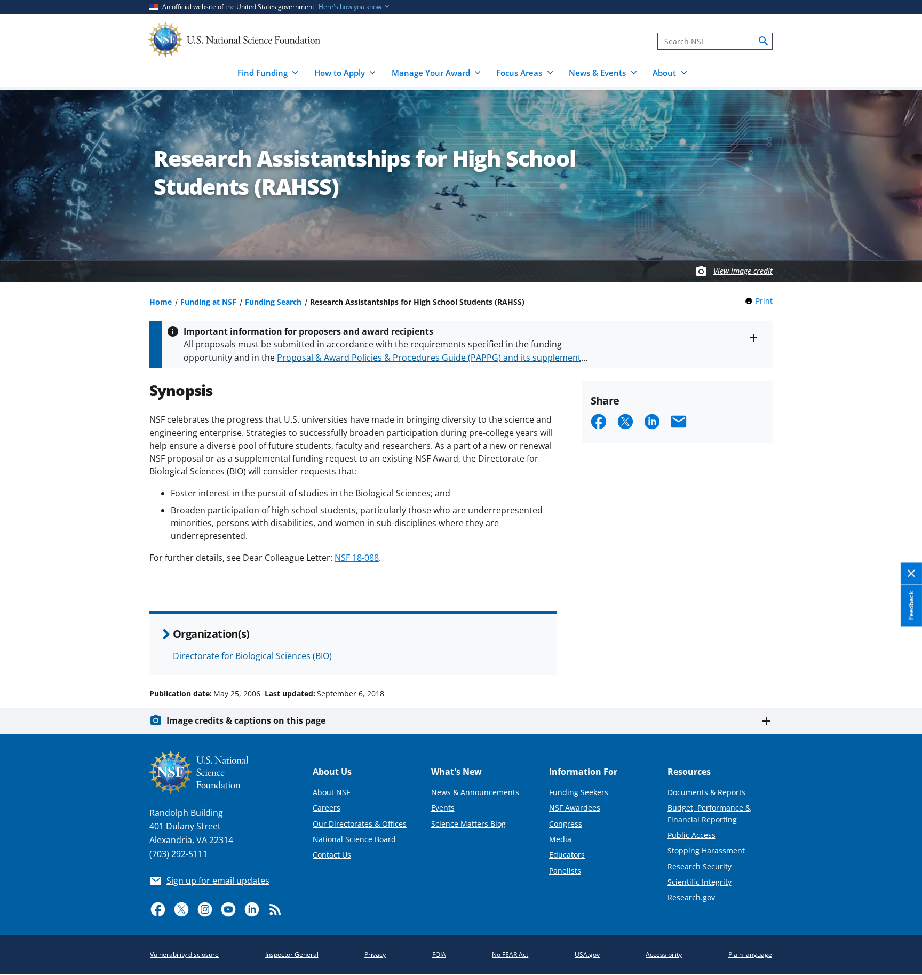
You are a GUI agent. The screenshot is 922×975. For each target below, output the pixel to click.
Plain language (750, 954)
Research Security (699, 866)
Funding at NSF (208, 302)
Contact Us (332, 855)
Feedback (911, 605)
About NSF (331, 792)
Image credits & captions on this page (245, 720)
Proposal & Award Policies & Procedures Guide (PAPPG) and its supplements (431, 357)
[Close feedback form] (911, 573)
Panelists (565, 871)
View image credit (743, 271)
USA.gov (587, 954)
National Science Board (354, 839)
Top (899, 653)
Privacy (375, 954)
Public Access (691, 835)
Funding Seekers (578, 792)
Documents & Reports (706, 792)
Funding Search (273, 302)
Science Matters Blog (468, 824)
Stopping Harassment (706, 850)
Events (443, 808)
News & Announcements (475, 792)
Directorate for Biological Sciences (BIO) (252, 656)
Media (560, 839)
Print (764, 301)
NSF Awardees (574, 808)
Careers (326, 808)
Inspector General (292, 954)
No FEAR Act (510, 954)
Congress (565, 824)
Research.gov (691, 897)
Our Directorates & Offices (360, 824)
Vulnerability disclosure (184, 954)
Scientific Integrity (699, 882)
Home (160, 302)
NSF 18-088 (357, 558)
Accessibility (664, 954)
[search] (763, 41)
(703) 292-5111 (178, 854)
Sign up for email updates (217, 880)
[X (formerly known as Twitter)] (181, 909)
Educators (567, 855)
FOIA (439, 954)
